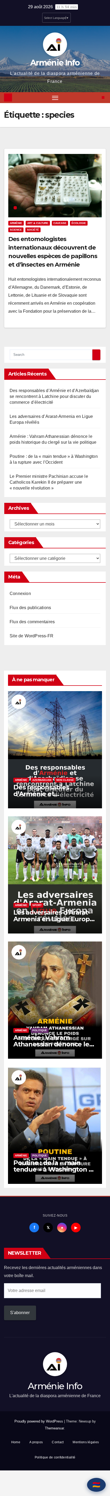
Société (33, 229)
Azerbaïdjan (41, 779)
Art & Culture (37, 223)
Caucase (59, 223)
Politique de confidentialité (55, 1457)
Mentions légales (86, 1442)
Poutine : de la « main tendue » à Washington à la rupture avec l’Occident (53, 1169)
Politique (39, 1030)
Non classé (65, 779)
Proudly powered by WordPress (39, 1421)
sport (37, 905)
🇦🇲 (96, 1484)
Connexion (20, 593)
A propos (36, 1442)
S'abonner (20, 1312)
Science (16, 229)
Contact (58, 1442)
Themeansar (54, 1428)
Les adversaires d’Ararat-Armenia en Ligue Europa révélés (53, 919)
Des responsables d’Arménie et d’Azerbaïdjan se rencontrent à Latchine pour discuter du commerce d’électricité (54, 396)
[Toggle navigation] (55, 97)
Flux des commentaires (32, 621)
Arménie (16, 223)
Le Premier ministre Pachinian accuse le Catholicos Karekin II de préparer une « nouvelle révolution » (49, 482)
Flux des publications (30, 607)
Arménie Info (55, 63)
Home (15, 1442)
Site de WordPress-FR (31, 636)
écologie (79, 223)
